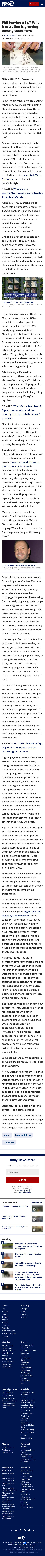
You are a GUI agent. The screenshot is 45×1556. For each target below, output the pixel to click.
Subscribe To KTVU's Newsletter (28, 1498)
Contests (24, 1314)
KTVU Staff (25, 1474)
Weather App (7, 1364)
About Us (25, 1467)
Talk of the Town (27, 1413)
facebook (20, 1530)
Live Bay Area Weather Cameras (8, 1349)
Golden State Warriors (25, 1354)
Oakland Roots (26, 1367)
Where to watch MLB (8, 1484)
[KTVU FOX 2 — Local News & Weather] (8, 3)
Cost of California (8, 1398)
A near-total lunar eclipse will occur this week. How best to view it (28, 1287)
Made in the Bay (27, 1405)
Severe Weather (8, 1361)
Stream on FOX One (7, 1469)
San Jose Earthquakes (25, 1379)
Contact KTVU (26, 1479)
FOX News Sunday (9, 1333)
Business (5, 1322)
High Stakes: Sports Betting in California (28, 1401)
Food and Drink (23, 1135)
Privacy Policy (25, 1191)
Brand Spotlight (26, 1438)
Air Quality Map (7, 1353)
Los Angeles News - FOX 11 (28, 1451)
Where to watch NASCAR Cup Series (9, 1489)
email (11, 1530)
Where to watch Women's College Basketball (8, 1507)
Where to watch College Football (8, 1479)
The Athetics (25, 1373)
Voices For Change (28, 1430)
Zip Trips (24, 1309)
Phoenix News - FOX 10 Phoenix (27, 1456)
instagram (25, 1530)
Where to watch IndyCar (8, 1494)
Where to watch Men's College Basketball (8, 1500)
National (5, 1311)
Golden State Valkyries (25, 1364)
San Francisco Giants (26, 1359)
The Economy (7, 1450)
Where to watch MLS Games (8, 1517)
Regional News (25, 1445)
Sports (24, 1342)
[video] (37, 1208)
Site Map (24, 1502)
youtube (16, 1530)
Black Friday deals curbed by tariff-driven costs (15, 1228)
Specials (25, 1389)
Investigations (9, 1389)
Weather (6, 1342)
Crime (4, 1314)
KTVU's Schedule (27, 1487)
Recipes (23, 1317)
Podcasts (5, 1328)
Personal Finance (8, 1447)
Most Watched (9, 1202)
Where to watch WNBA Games (8, 1512)
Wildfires (5, 1320)
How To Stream (27, 1471)
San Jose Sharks (27, 1376)
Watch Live (34, 4)
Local (4, 1309)
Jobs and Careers (27, 1476)
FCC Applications (27, 1507)
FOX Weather (7, 1367)
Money (31, 35)
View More (37, 1202)
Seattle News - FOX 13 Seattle (28, 1461)
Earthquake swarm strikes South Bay (15, 1206)
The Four (24, 1397)
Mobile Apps (25, 1494)
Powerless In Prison (9, 1401)
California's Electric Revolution (28, 1393)
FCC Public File (26, 1505)
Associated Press (22, 35)
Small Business (7, 1453)
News (5, 1305)
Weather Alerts (7, 1345)
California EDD (7, 1392)
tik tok (29, 1530)
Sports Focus (25, 1410)
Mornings (25, 1305)
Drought (5, 1317)
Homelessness (7, 1395)
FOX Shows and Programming (26, 1483)
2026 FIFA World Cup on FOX (27, 1346)
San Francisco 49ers (28, 1350)
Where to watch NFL (8, 1475)
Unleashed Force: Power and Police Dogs (8, 1405)
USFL (23, 1383)
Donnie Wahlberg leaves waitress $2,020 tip (18, 565)
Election (5, 1336)
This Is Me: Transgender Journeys (25, 1418)
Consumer (9, 1142)
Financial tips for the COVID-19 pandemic (17, 302)
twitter (33, 1530)
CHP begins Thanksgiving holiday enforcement (14, 1217)
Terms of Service (24, 1193)
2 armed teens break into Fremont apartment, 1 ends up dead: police (28, 1246)
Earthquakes (6, 1358)
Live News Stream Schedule (27, 1490)
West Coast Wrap (8, 1331)
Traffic (23, 1311)
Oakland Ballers (26, 1370)
